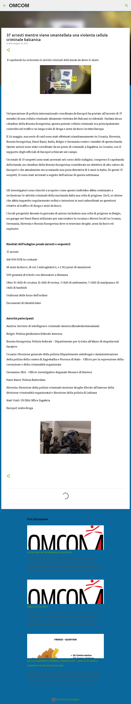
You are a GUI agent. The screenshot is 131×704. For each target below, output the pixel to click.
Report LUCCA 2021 (37, 606)
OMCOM (19, 5)
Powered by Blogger (67, 699)
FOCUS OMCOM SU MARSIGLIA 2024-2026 (49, 552)
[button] (8, 50)
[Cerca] (34, 5)
